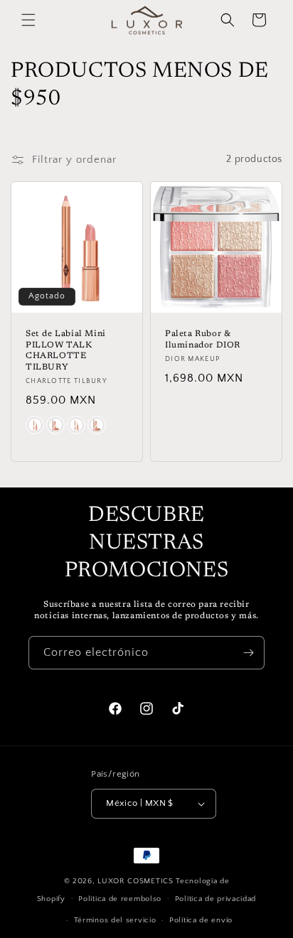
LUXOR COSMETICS (136, 881)
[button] (28, 20)
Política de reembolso (119, 899)
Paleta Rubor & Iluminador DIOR (202, 340)
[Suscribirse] (248, 652)
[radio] (35, 425)
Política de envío (201, 920)
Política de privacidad (215, 899)
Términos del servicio (115, 920)
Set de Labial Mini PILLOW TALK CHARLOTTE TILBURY (66, 351)
